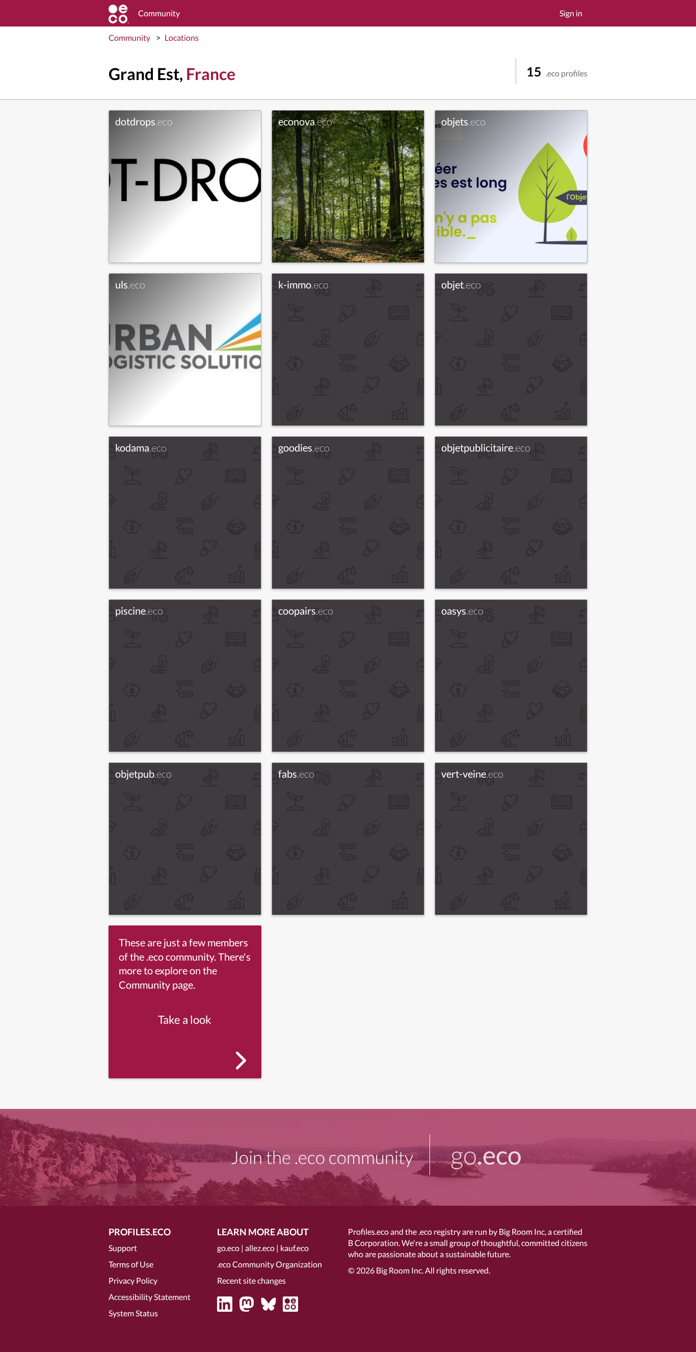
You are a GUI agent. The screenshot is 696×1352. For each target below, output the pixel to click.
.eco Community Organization (269, 1264)
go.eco (228, 1248)
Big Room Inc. (399, 1270)
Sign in (570, 13)
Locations (182, 37)
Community (129, 37)
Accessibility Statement (150, 1297)
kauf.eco (294, 1248)
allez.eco (260, 1248)
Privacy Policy (133, 1280)
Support (123, 1248)
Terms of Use (131, 1264)
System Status (133, 1313)
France (210, 74)
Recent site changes (251, 1280)
